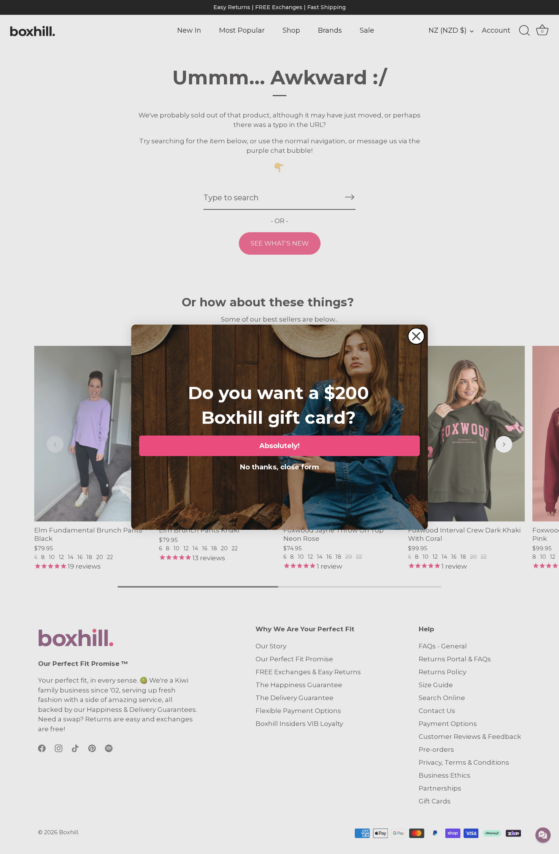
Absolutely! (279, 446)
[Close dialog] (416, 336)
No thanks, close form (279, 465)
